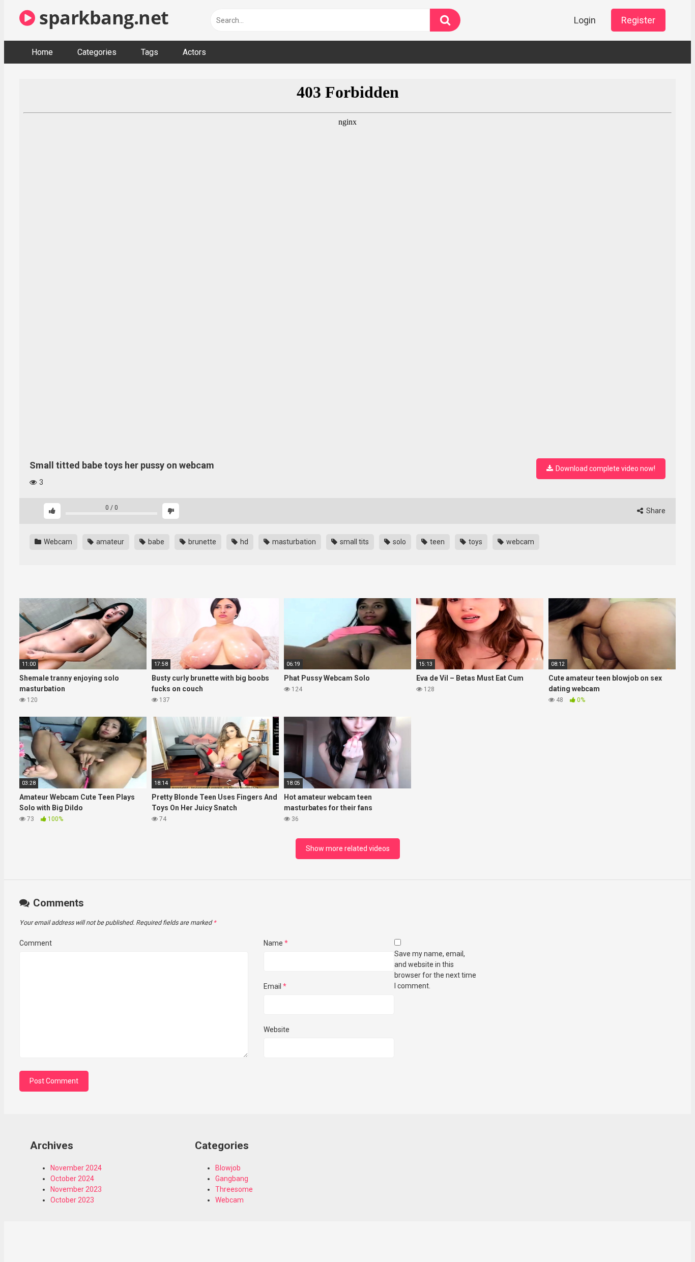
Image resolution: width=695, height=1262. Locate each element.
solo (398, 542)
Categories (97, 52)
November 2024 (76, 1168)
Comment (35, 943)
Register (638, 20)
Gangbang (231, 1179)
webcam (519, 542)
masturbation (293, 542)
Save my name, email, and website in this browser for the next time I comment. (435, 970)
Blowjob (228, 1168)
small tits (353, 542)
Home (42, 52)
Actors (194, 52)
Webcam (57, 542)
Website (276, 1029)
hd (243, 542)
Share (655, 511)
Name (276, 943)
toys (474, 542)
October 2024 (72, 1179)
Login (585, 20)
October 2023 (72, 1200)
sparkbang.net (102, 17)
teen (436, 542)
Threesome (234, 1189)
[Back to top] (661, 1231)
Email (275, 986)
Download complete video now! (604, 468)
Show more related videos (348, 848)
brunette (201, 542)
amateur (109, 542)
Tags (149, 52)
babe (155, 542)
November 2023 (76, 1189)
